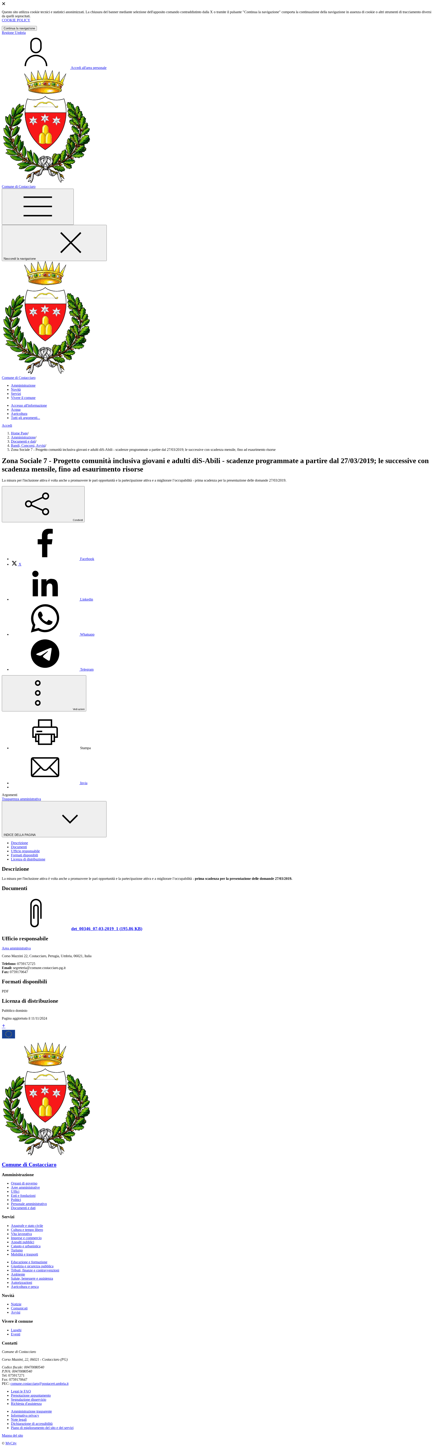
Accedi (7, 425)
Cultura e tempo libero (27, 1230)
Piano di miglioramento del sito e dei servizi (42, 1428)
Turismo (17, 1250)
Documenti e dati (23, 441)
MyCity (11, 1443)
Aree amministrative (25, 1187)
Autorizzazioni (21, 1282)
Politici (16, 1200)
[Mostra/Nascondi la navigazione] (38, 207)
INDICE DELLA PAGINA (20, 835)
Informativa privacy (25, 1415)
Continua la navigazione (19, 28)
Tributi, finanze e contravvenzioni (35, 1270)
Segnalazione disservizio (28, 1399)
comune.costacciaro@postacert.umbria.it (39, 1384)
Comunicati (19, 1308)
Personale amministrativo (29, 1204)
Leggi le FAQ (21, 1391)
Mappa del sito (12, 1435)
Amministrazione (23, 437)
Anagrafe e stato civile (27, 1226)
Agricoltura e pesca (25, 1287)
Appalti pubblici (22, 1242)
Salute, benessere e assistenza (32, 1278)
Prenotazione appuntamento (31, 1395)
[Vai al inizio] (3, 1026)
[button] (23, 385)
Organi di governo (24, 1183)
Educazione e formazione (29, 1262)
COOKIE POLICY (16, 20)
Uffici (15, 1191)
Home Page (19, 433)
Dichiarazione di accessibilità (32, 1424)
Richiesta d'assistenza (26, 1404)
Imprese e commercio (26, 1238)
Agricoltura (19, 414)
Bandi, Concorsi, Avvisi (28, 445)
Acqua (15, 409)
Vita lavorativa (21, 1234)
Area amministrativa (16, 948)
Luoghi (16, 1330)
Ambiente (18, 1274)
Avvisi (15, 1312)
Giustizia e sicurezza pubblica (32, 1266)
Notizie (16, 1304)
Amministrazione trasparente (31, 1411)
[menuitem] (52, 559)
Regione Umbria (14, 33)
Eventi (15, 1334)
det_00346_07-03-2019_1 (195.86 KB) (106, 928)
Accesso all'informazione (29, 405)
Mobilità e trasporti (24, 1254)
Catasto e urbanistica (26, 1246)
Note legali (19, 1419)
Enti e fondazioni (23, 1196)
